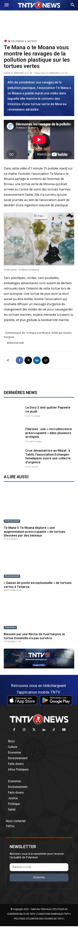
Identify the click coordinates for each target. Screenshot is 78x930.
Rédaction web (15, 342)
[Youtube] (64, 730)
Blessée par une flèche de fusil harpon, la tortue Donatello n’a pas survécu (34, 636)
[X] (28, 360)
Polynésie (17, 41)
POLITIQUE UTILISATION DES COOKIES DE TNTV (38, 918)
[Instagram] (24, 730)
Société (32, 41)
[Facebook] (19, 360)
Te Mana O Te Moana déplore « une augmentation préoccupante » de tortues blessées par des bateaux (34, 531)
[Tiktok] (54, 730)
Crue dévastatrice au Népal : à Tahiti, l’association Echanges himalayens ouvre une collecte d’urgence (48, 456)
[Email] (45, 360)
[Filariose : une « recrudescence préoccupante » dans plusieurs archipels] (13, 434)
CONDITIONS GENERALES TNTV (53, 914)
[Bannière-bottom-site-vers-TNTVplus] (39, 667)
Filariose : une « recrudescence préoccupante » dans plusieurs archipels (48, 433)
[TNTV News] (39, 719)
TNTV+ (10, 826)
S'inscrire (39, 877)
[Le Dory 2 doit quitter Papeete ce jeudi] (13, 411)
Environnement (12, 521)
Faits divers (10, 627)
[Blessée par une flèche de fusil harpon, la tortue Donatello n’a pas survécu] (39, 613)
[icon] (6, 41)
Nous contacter (16, 821)
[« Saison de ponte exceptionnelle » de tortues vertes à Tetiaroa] (39, 562)
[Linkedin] (37, 360)
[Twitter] (34, 730)
